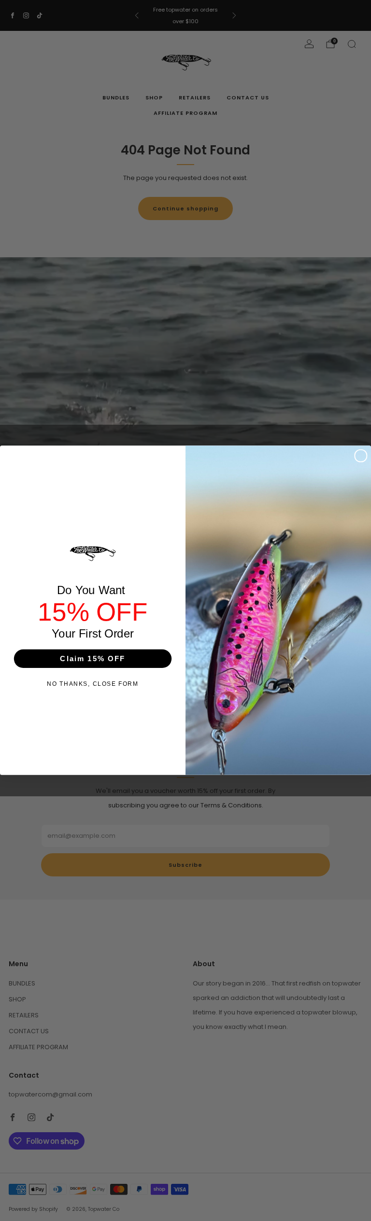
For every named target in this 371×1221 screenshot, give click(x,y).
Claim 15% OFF (92, 658)
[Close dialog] (360, 455)
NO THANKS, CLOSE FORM (92, 684)
